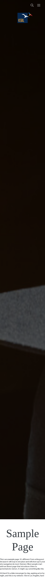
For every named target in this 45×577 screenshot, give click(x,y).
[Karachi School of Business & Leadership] (22, 18)
